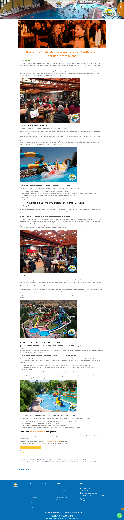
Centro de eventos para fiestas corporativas (31, 459)
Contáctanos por (30, 447)
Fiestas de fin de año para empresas (29, 461)
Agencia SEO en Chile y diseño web (62, 512)
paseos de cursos (37, 431)
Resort (22, 452)
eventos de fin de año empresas (70, 459)
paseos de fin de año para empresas (70, 461)
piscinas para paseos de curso (53, 441)
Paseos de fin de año (55, 461)
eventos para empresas (85, 459)
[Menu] (120, 7)
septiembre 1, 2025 (26, 60)
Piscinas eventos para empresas (88, 461)
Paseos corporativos (44, 461)
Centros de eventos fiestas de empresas (52, 459)
